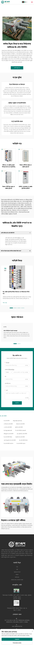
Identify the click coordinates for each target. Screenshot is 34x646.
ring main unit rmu (17, 420)
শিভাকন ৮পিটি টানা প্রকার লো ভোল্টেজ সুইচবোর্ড (25, 165)
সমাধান (17, 574)
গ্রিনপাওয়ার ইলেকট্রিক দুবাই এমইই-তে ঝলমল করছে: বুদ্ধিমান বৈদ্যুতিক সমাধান (17, 596)
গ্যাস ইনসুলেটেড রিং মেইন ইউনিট (10, 440)
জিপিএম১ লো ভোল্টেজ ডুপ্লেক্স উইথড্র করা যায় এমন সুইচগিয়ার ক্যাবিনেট (8, 166)
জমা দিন (17, 403)
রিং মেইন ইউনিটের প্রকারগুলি (20, 430)
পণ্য (17, 567)
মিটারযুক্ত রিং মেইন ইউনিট (8, 433)
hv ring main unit (8, 430)
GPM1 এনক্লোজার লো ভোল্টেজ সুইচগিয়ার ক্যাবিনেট (25, 187)
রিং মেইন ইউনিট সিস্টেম (23, 440)
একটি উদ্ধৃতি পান (17, 67)
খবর (17, 569)
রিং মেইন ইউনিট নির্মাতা (8, 437)
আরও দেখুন (5, 302)
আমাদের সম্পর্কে (17, 572)
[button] (15, 343)
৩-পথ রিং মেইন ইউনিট (8, 427)
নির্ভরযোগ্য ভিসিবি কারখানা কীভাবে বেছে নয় (17, 608)
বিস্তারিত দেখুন (8, 155)
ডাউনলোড (17, 577)
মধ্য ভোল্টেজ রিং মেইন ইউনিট (22, 433)
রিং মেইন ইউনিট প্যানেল (21, 443)
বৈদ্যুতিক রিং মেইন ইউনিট (20, 437)
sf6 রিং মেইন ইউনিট (19, 427)
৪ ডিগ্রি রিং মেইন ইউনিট (8, 424)
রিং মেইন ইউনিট (6, 420)
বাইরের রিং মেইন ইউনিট (20, 424)
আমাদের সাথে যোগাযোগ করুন (17, 579)
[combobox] (9, 372)
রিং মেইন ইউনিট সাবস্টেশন (8, 443)
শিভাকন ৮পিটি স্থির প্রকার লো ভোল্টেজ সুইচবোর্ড (8, 187)
